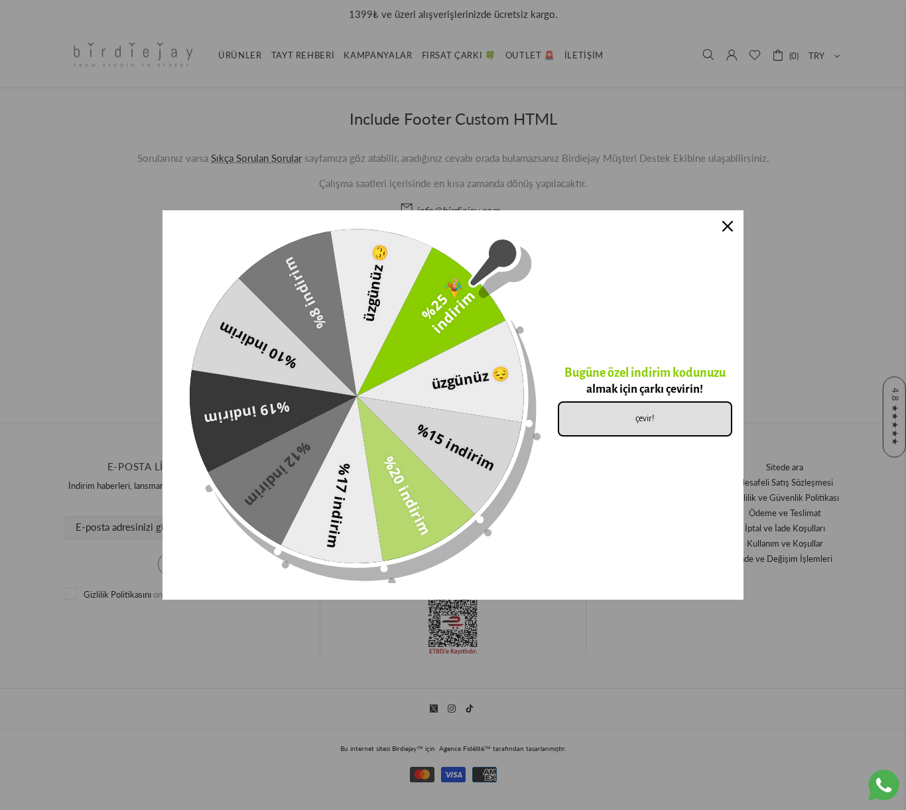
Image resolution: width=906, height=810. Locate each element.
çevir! (645, 418)
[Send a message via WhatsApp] (883, 785)
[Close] (728, 226)
